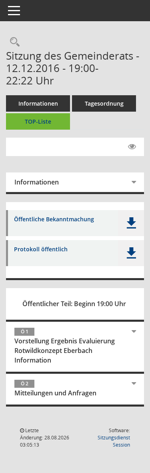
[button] (131, 223)
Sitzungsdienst (114, 441)
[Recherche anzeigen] (13, 42)
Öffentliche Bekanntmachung (54, 219)
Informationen (38, 103)
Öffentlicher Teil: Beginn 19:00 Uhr (74, 303)
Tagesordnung (104, 103)
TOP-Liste (38, 121)
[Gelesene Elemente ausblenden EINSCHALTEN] (132, 147)
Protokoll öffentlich (41, 249)
